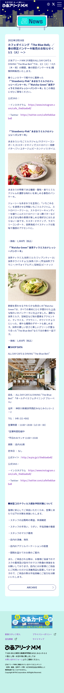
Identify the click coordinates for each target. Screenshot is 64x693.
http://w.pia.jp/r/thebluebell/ (37, 457)
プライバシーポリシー (43, 634)
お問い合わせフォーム (14, 659)
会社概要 (10, 639)
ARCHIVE (32, 587)
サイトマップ (38, 639)
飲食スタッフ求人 (13, 634)
